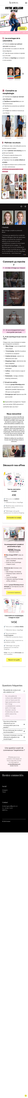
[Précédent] (22, 206)
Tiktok (4, 792)
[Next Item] (23, 74)
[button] (22, 455)
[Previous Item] (4, 186)
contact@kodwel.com (14, 764)
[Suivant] (25, 206)
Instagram (5, 790)
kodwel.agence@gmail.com (10, 806)
